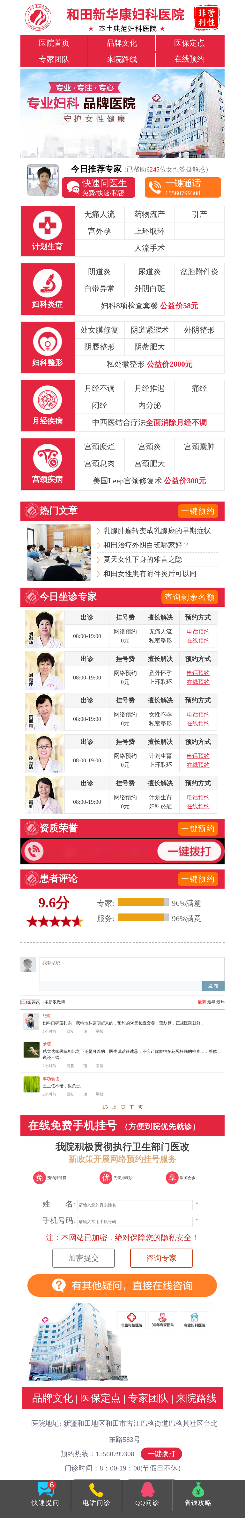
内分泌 (149, 405)
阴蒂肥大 (149, 347)
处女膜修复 (99, 330)
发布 (213, 986)
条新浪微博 (43, 1002)
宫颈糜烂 (99, 447)
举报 (99, 1031)
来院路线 (122, 59)
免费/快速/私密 (104, 187)
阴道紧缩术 (149, 330)
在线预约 (189, 59)
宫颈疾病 (47, 479)
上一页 (118, 1107)
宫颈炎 (149, 447)
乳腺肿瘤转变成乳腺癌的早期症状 (157, 531)
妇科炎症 (47, 304)
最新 (202, 1002)
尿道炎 (149, 272)
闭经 (99, 405)
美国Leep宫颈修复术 (149, 481)
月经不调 (99, 388)
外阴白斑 (149, 288)
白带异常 (99, 288)
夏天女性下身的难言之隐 (142, 559)
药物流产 (149, 214)
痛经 (199, 388)
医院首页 (54, 43)
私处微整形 (150, 364)
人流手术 (149, 248)
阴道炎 (99, 272)
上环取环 (149, 231)
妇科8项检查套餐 (149, 306)
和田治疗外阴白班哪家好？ (146, 545)
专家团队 (54, 59)
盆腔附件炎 (199, 272)
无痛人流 (99, 214)
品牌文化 (122, 43)
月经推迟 (149, 388)
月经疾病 (47, 421)
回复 (70, 1031)
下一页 (136, 1107)
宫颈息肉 (99, 463)
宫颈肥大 (149, 463)
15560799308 (183, 187)
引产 (199, 214)
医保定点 (189, 43)
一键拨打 (161, 1454)
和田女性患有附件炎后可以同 (150, 574)
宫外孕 (99, 231)
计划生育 (47, 246)
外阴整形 (199, 330)
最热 (220, 1002)
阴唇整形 (99, 347)
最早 (211, 1002)
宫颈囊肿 (199, 447)
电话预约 (198, 631)
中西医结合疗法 (149, 422)
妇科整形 (47, 362)
